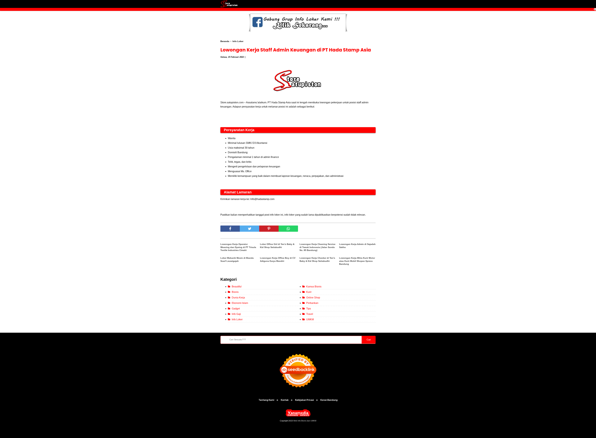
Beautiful (237, 286)
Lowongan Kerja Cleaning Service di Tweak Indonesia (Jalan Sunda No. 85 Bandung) (317, 247)
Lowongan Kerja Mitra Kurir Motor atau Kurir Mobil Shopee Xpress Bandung (357, 261)
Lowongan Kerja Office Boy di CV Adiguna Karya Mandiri (277, 259)
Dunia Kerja (238, 297)
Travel (309, 314)
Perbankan (312, 303)
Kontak (285, 400)
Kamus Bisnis (313, 286)
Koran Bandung (329, 400)
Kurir (309, 292)
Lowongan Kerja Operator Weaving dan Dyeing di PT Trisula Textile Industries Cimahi (238, 247)
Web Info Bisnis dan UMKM (304, 421)
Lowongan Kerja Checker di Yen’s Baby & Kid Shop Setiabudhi (317, 259)
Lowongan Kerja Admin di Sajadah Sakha (357, 245)
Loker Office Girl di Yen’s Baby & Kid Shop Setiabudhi (277, 245)
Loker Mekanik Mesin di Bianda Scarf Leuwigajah (237, 259)
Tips (308, 308)
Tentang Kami (266, 400)
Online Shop (313, 297)
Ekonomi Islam (240, 303)
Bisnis (235, 292)
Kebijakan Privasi (304, 400)
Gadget (236, 308)
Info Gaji (236, 314)
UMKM (310, 319)
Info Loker (237, 319)
